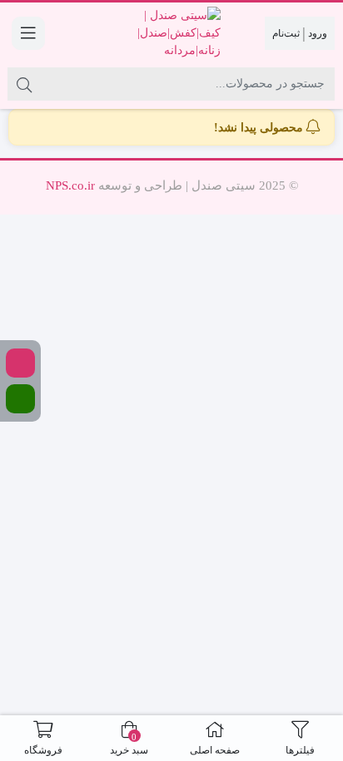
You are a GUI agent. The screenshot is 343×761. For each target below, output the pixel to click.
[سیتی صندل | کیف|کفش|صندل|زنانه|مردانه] (171, 33)
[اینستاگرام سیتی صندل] (20, 363)
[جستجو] (24, 84)
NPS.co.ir (70, 185)
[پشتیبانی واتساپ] (20, 398)
